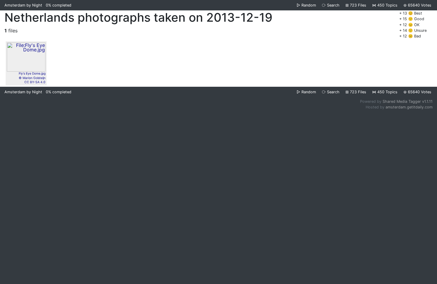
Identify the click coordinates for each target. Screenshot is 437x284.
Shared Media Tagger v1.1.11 (408, 101)
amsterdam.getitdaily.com (409, 107)
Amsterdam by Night (23, 5)
